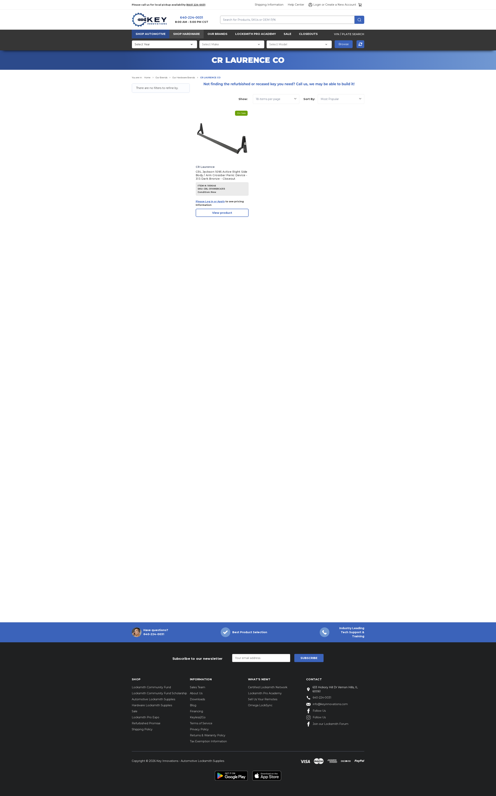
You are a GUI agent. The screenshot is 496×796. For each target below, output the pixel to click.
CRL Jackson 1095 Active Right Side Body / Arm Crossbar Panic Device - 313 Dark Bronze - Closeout (221, 175)
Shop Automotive (150, 34)
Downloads (197, 699)
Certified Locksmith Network (267, 687)
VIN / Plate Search (349, 34)
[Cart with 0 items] (360, 4)
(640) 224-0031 (195, 4)
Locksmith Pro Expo (145, 717)
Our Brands (217, 34)
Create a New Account (340, 4)
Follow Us (319, 710)
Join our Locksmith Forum (330, 724)
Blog (193, 705)
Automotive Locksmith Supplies (153, 699)
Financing (196, 711)
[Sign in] (309, 4)
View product (222, 213)
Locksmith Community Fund (151, 687)
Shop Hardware (186, 34)
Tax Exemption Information (208, 741)
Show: (243, 99)
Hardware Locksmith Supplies (152, 705)
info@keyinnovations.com (330, 704)
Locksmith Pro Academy (255, 34)
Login (317, 4)
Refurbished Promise (146, 723)
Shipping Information (269, 4)
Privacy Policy (199, 729)
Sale (287, 34)
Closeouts (308, 34)
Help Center (296, 4)
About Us (196, 693)
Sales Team (197, 687)
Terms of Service (201, 723)
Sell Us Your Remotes (262, 699)
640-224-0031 (191, 17)
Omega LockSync (260, 705)
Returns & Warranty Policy (207, 735)
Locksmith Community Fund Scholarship (159, 693)
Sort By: (309, 99)
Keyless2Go (198, 717)
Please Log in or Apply (210, 201)
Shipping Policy (142, 729)
